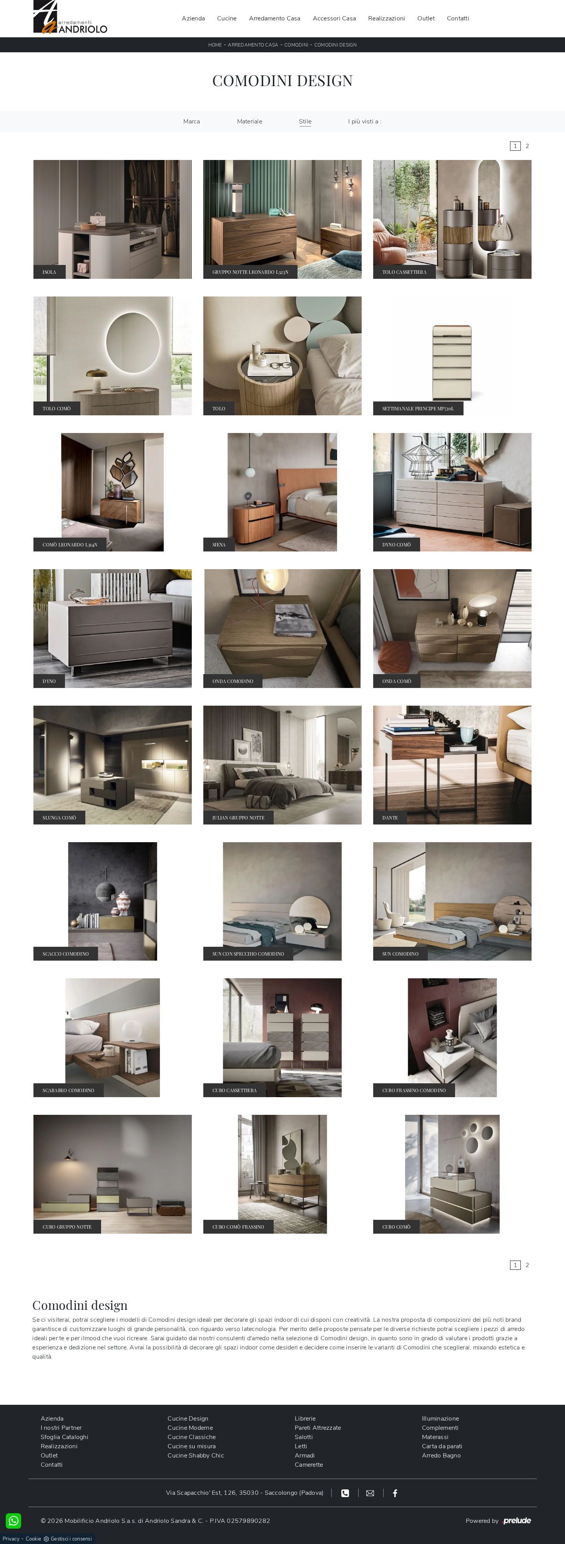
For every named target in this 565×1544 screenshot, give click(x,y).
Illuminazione (440, 1418)
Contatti (458, 18)
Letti (301, 1446)
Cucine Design (188, 1418)
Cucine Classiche (192, 1437)
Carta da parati (442, 1446)
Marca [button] (191, 121)
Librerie (305, 1418)
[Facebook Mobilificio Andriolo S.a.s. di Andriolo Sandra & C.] (395, 1493)
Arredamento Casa (275, 18)
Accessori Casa (334, 18)
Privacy (11, 1539)
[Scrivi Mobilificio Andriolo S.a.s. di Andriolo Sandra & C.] (371, 1493)
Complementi (440, 1428)
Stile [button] (305, 121)
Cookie (34, 1539)
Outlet (426, 18)
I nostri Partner (61, 1428)
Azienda (193, 18)
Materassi (435, 1437)
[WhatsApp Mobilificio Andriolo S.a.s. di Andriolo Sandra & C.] (13, 1521)
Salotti (304, 1437)
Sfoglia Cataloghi (64, 1437)
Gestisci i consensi (71, 1539)
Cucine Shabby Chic (196, 1455)
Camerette (309, 1465)
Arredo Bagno (441, 1455)
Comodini (296, 45)
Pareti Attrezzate (318, 1428)
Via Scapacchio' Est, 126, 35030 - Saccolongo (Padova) (245, 1493)
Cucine (227, 18)
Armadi (305, 1455)
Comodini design (335, 45)
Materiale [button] (249, 121)
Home (215, 45)
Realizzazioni (386, 18)
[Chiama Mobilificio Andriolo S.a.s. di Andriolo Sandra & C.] (346, 1493)
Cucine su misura (192, 1446)
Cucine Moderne (190, 1428)
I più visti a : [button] (365, 121)
